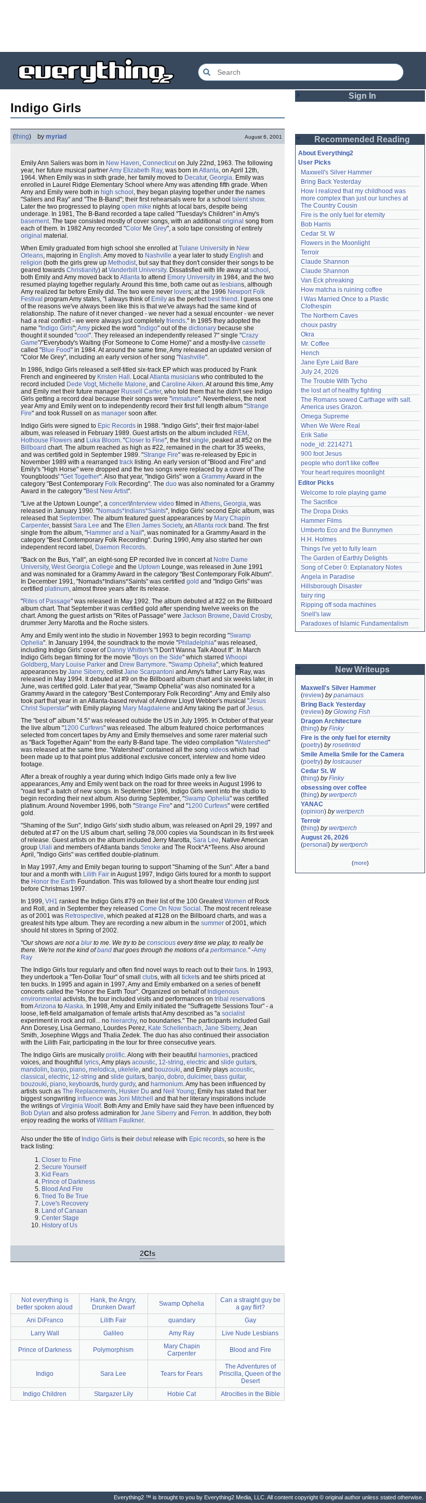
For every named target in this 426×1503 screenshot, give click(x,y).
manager (114, 413)
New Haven (122, 163)
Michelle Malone (122, 384)
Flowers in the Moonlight (335, 243)
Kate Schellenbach (175, 1028)
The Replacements (89, 1091)
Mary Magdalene (146, 708)
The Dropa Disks (324, 511)
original (233, 221)
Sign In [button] (362, 95)
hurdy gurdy (118, 1084)
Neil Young (178, 1091)
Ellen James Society (154, 525)
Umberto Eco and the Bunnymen (347, 530)
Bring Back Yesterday (331, 181)
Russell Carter (141, 391)
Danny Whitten (128, 650)
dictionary (202, 328)
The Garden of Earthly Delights (344, 558)
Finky (336, 728)
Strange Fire (160, 454)
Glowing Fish (352, 711)
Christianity (82, 270)
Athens (210, 503)
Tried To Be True (65, 1196)
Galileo (113, 1333)
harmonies (213, 1055)
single (200, 440)
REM (240, 433)
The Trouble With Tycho (334, 381)
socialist (233, 1013)
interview (144, 503)
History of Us (59, 1225)
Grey (160, 228)
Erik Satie (314, 435)
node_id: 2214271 (327, 444)
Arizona (45, 1006)
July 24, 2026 (320, 371)
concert (119, 503)
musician (183, 377)
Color (133, 228)
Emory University (191, 277)
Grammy (213, 476)
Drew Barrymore (142, 664)
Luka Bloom (103, 440)
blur (86, 942)
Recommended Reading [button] (362, 139)
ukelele (128, 1069)
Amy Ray (181, 1333)
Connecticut (159, 163)
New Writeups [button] (362, 669)
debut (144, 1139)
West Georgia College (82, 567)
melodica (102, 1069)
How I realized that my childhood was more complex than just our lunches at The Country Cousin (355, 198)
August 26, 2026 (325, 837)
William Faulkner (120, 1120)
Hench (310, 353)
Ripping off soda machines (338, 604)
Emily (159, 299)
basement (35, 221)
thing (22, 136)
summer (212, 923)
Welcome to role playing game (344, 492)
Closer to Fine (145, 440)
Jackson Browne (206, 615)
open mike (136, 206)
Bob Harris (316, 224)
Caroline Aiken (182, 384)
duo (171, 484)
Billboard (33, 447)
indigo (148, 328)
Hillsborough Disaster (331, 586)
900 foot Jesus (321, 453)
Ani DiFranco (44, 1320)
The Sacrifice (319, 502)
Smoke (151, 847)
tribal (222, 999)
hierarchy (124, 1020)
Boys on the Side (158, 657)
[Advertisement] (213, 26)
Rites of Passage (47, 601)
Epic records (206, 1139)
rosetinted (346, 745)
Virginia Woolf (81, 1105)
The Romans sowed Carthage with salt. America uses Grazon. (356, 403)
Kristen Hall (113, 377)
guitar (244, 1062)
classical (33, 1076)
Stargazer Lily (113, 1394)
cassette (253, 342)
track (126, 462)
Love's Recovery (65, 1203)
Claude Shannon (325, 261)
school (259, 270)
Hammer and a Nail (114, 532)
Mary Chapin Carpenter (182, 1350)
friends (175, 320)
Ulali (45, 847)
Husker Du (134, 1091)
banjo (58, 1069)
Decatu (194, 177)
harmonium (167, 1084)
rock (221, 525)
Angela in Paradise (328, 576)
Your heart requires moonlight (342, 472)
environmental (41, 999)
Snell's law (316, 614)
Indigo (45, 1373)
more (360, 863)
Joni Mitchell (135, 1098)
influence (90, 1098)
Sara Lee (86, 525)
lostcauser (347, 761)
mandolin (34, 1069)
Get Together (81, 476)
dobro (175, 1076)
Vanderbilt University (137, 270)
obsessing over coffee (334, 787)
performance (228, 950)
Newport (239, 291)
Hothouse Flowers (46, 440)
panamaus (349, 695)
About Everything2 (325, 153)
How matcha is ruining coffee (341, 289)
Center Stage (60, 1218)
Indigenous (223, 991)
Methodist (122, 262)
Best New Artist (107, 491)
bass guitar (229, 1076)
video (166, 503)
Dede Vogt (81, 384)
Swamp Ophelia (193, 664)
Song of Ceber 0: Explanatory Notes (351, 567)
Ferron (200, 1113)
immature (184, 398)
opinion (313, 811)
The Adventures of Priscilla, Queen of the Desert (250, 1374)
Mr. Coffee (315, 343)
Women (235, 901)
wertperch (343, 794)
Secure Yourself (64, 1167)
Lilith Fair (96, 874)
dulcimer (199, 1076)
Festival (32, 299)
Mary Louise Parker (77, 664)
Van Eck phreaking (327, 280)
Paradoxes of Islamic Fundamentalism (354, 623)
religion (31, 262)
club (148, 977)
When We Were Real (330, 425)
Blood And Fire (62, 1189)
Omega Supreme (325, 416)
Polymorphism (113, 1349)
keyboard (82, 1084)
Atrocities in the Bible (250, 1394)
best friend (222, 299)
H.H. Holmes (319, 539)
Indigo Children (44, 1394)
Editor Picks (316, 482)
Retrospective (84, 915)
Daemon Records (120, 547)
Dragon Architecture (331, 721)
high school (117, 192)
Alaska (73, 1006)
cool (83, 335)
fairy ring (313, 595)
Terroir (310, 252)
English (90, 255)
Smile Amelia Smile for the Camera (352, 754)
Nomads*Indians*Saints (132, 510)
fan (239, 969)
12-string (170, 1062)
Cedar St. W (318, 233)
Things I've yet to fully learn (339, 548)
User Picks (314, 162)
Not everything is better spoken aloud (45, 1303)
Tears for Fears (182, 1373)
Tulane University (203, 248)
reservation (246, 999)
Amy (83, 328)
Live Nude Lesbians (250, 1333)
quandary (181, 1320)
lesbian (230, 284)
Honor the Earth (53, 881)
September (74, 518)
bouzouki (167, 1069)
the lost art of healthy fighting (341, 390)
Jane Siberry (85, 671)
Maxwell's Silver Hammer (336, 172)
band (104, 950)
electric (197, 1062)
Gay (250, 1320)
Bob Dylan (35, 1113)
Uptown (149, 567)
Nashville (158, 255)
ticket (189, 977)
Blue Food (56, 350)
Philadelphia (196, 642)
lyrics (91, 1062)
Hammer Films (321, 520)
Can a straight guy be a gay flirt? (250, 1303)
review (312, 695)
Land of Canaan (64, 1210)
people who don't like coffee (340, 463)
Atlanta (209, 170)
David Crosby (252, 615)
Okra (307, 334)
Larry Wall (45, 1333)
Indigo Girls (57, 328)
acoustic (143, 1062)
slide (227, 1062)
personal (315, 844)
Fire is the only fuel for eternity (343, 215)
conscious (161, 942)
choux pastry (319, 325)
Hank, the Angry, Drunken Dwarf (113, 1303)
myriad (56, 136)
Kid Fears (55, 1174)
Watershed (252, 742)
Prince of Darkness (68, 1181)
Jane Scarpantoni (149, 671)
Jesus (254, 708)
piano (78, 1069)
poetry (312, 745)
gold (193, 581)
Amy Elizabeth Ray (135, 170)
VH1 (51, 901)
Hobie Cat (181, 1394)
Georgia (220, 177)
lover (181, 291)
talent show (248, 199)
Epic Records (117, 425)
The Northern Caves (329, 315)
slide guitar (126, 1076)
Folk (259, 291)
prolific (115, 1055)
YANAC (312, 804)
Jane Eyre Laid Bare (329, 362)
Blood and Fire (250, 1349)
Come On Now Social (170, 908)
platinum (57, 588)
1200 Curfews (83, 728)
